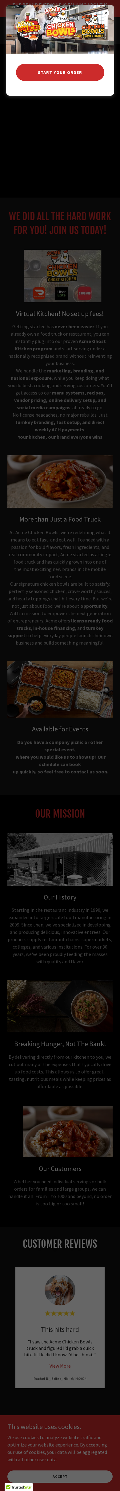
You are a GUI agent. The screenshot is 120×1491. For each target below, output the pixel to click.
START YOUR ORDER (60, 72)
